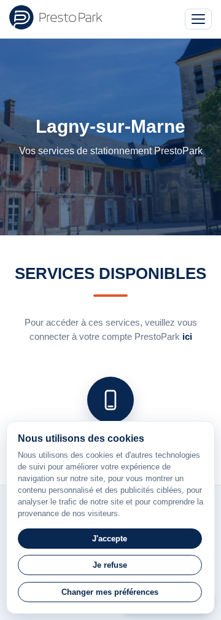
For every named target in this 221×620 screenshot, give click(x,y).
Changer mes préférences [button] (109, 592)
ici (187, 336)
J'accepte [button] (109, 538)
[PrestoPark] (56, 17)
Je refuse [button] (110, 565)
